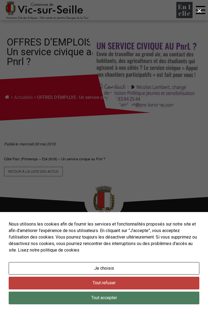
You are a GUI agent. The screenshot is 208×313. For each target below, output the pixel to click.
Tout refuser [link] (104, 282)
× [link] (199, 10)
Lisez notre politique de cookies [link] (48, 250)
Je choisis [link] (104, 268)
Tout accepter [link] (104, 297)
